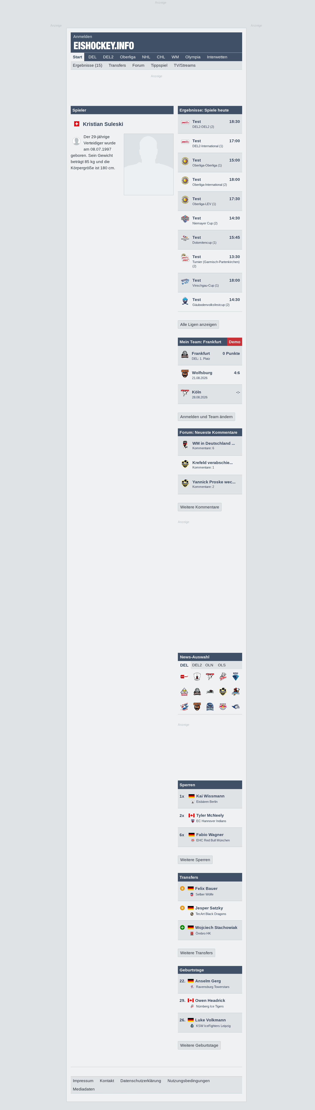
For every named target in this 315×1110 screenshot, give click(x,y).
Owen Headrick (210, 1000)
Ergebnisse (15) (87, 65)
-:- (238, 392)
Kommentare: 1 (203, 467)
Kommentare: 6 (203, 448)
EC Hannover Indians (211, 821)
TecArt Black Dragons (210, 914)
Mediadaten (84, 1089)
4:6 (237, 373)
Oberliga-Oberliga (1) (207, 165)
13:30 (234, 256)
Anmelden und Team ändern (206, 416)
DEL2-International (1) (207, 146)
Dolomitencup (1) (204, 242)
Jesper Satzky (209, 908)
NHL (146, 57)
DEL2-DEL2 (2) (203, 127)
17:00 (234, 141)
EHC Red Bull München (213, 840)
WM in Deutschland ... (213, 443)
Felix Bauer (206, 888)
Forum (138, 65)
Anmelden (82, 36)
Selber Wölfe (204, 894)
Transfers (117, 65)
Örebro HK (203, 933)
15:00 (234, 160)
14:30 (234, 218)
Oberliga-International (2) (209, 184)
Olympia (193, 57)
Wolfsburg (202, 373)
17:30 (234, 199)
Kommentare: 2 (203, 486)
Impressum (83, 1080)
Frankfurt (201, 353)
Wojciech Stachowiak (216, 927)
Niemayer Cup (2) (205, 223)
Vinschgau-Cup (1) (205, 285)
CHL (161, 57)
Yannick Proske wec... (214, 482)
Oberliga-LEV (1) (204, 204)
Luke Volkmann (210, 1020)
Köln (196, 392)
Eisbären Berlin (207, 801)
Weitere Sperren (195, 859)
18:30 (234, 121)
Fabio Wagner (210, 834)
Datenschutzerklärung (140, 1080)
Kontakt (107, 1080)
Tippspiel (159, 65)
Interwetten (217, 57)
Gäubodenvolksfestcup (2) (211, 305)
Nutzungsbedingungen (189, 1080)
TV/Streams (185, 65)
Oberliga (128, 57)
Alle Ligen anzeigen (198, 324)
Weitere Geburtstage (199, 1045)
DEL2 (108, 57)
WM (175, 57)
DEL (92, 57)
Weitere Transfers (196, 953)
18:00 (234, 179)
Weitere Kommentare (199, 507)
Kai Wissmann (210, 796)
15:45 (234, 237)
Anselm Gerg (208, 981)
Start (77, 57)
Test (196, 121)
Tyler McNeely (210, 815)
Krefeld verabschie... (212, 462)
